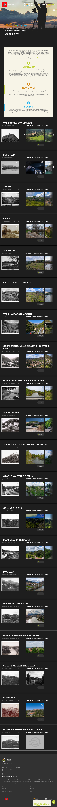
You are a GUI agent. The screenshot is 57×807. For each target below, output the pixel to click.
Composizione (5, 789)
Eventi (31, 789)
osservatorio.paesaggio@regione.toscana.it (17, 770)
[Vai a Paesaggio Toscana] (35, 799)
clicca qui (36, 57)
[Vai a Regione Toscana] (9, 799)
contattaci (38, 58)
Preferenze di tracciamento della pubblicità (13, 774)
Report (31, 791)
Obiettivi (4, 788)
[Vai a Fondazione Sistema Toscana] (48, 799)
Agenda (32, 788)
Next (18, 136)
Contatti (32, 793)
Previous (3, 136)
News (31, 786)
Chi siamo (4, 786)
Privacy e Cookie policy (7, 791)
